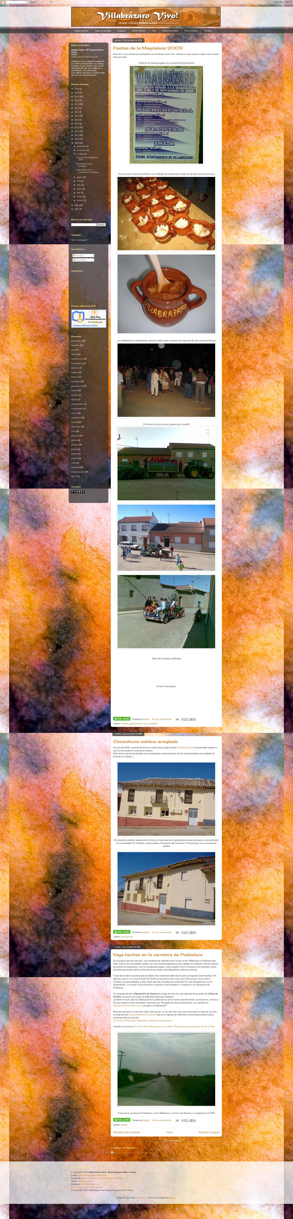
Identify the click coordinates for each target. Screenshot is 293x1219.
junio (79, 185)
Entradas (79, 255)
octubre (80, 154)
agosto (80, 177)
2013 (76, 127)
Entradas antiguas (209, 1132)
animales (75, 345)
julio (79, 181)
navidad (74, 422)
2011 (76, 135)
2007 (76, 209)
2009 (76, 143)
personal (75, 436)
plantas (74, 445)
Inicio (170, 1132)
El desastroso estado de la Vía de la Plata (195, 1026)
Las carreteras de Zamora (142, 1014)
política (74, 454)
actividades (76, 341)
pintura (74, 440)
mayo (79, 189)
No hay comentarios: (162, 719)
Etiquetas (121, 31)
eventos (124, 723)
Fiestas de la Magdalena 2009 (148, 47)
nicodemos (141, 1197)
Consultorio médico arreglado (145, 741)
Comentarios (81, 260)
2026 (76, 89)
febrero (80, 200)
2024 (76, 96)
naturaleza (75, 418)
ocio (145, 723)
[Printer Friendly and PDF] (121, 719)
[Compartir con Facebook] (191, 719)
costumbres (76, 363)
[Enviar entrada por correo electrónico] (177, 719)
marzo (80, 196)
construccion (127, 936)
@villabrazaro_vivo (91, 1184)
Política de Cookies (93, 1187)
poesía (74, 449)
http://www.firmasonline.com (126, 1005)
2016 (76, 116)
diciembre (81, 146)
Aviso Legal (76, 1187)
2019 (76, 108)
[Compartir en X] (188, 719)
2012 (76, 131)
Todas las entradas (102, 31)
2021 (76, 104)
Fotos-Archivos (191, 31)
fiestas (74, 377)
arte (73, 350)
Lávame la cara (185, 747)
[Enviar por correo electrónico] (182, 719)
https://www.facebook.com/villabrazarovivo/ (102, 1178)
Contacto (208, 31)
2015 (76, 120)
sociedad (152, 723)
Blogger (172, 1197)
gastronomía (136, 723)
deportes (75, 368)
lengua (74, 399)
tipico (73, 476)
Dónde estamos (139, 31)
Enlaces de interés (170, 31)
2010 (76, 139)
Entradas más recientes (126, 1132)
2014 (76, 123)
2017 (76, 112)
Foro (154, 31)
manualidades (77, 404)
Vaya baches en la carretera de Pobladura (157, 954)
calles (73, 354)
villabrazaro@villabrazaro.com (84, 57)
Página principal (81, 31)
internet (74, 390)
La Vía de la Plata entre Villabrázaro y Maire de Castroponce (142, 1020)
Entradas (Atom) (173, 1140)
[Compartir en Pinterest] (194, 719)
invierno (74, 395)
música (74, 413)
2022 (76, 100)
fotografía (75, 381)
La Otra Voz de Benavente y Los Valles (154, 1026)
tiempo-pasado (77, 472)
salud (73, 463)
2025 (76, 92)
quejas (124, 1124)
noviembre (82, 150)
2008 (76, 205)
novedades (76, 427)
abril (79, 192)
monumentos (77, 409)
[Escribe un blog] (185, 719)
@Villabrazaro (85, 1181)
